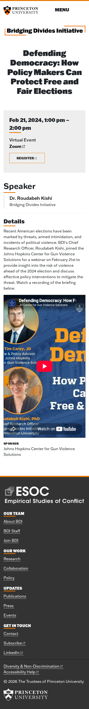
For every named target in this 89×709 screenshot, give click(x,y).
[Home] (44, 32)
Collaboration (16, 568)
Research (12, 558)
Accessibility (19, 671)
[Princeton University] (23, 10)
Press (9, 605)
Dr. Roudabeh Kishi (30, 198)
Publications (15, 596)
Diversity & (31, 666)
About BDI (13, 521)
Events (10, 615)
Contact (11, 633)
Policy (9, 577)
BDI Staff (12, 530)
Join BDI (11, 540)
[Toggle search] (82, 9)
